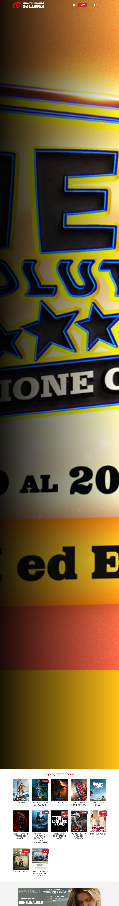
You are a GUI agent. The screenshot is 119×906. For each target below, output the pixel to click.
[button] (74, 4)
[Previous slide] (2, 383)
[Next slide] (116, 383)
